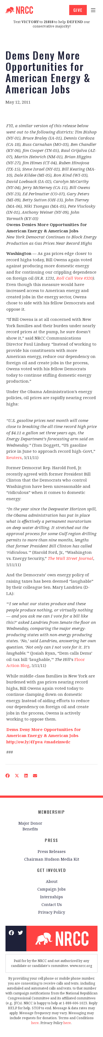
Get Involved (51, 870)
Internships (51, 896)
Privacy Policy (51, 912)
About (51, 881)
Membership (51, 812)
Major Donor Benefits (30, 826)
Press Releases (52, 851)
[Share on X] (17, 775)
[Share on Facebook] (8, 775)
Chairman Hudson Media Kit (51, 859)
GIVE (78, 10)
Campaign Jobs (51, 889)
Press (51, 840)
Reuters (14, 457)
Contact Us (51, 904)
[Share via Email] (35, 775)
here (35, 1023)
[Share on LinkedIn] (26, 775)
